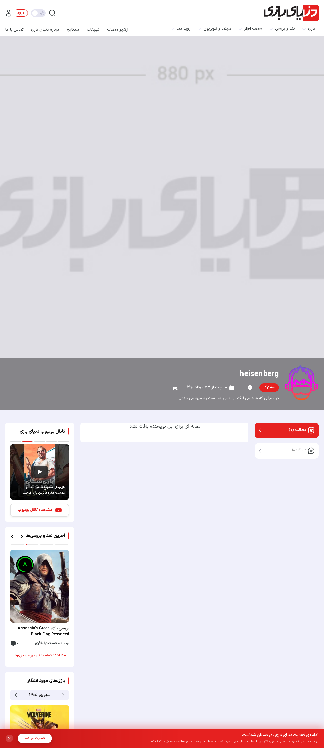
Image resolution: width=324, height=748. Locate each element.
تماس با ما (14, 30)
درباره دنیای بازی (45, 30)
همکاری (73, 30)
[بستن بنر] (9, 738)
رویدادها (183, 28)
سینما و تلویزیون (217, 28)
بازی (311, 28)
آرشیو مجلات (117, 30)
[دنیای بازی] (291, 13)
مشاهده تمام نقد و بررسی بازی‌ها (39, 655)
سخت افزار (253, 28)
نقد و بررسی (285, 28)
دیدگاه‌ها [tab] (299, 450)
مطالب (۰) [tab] (298, 430)
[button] (12, 536)
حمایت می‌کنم (34, 738)
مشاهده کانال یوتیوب (35, 510)
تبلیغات (93, 30)
